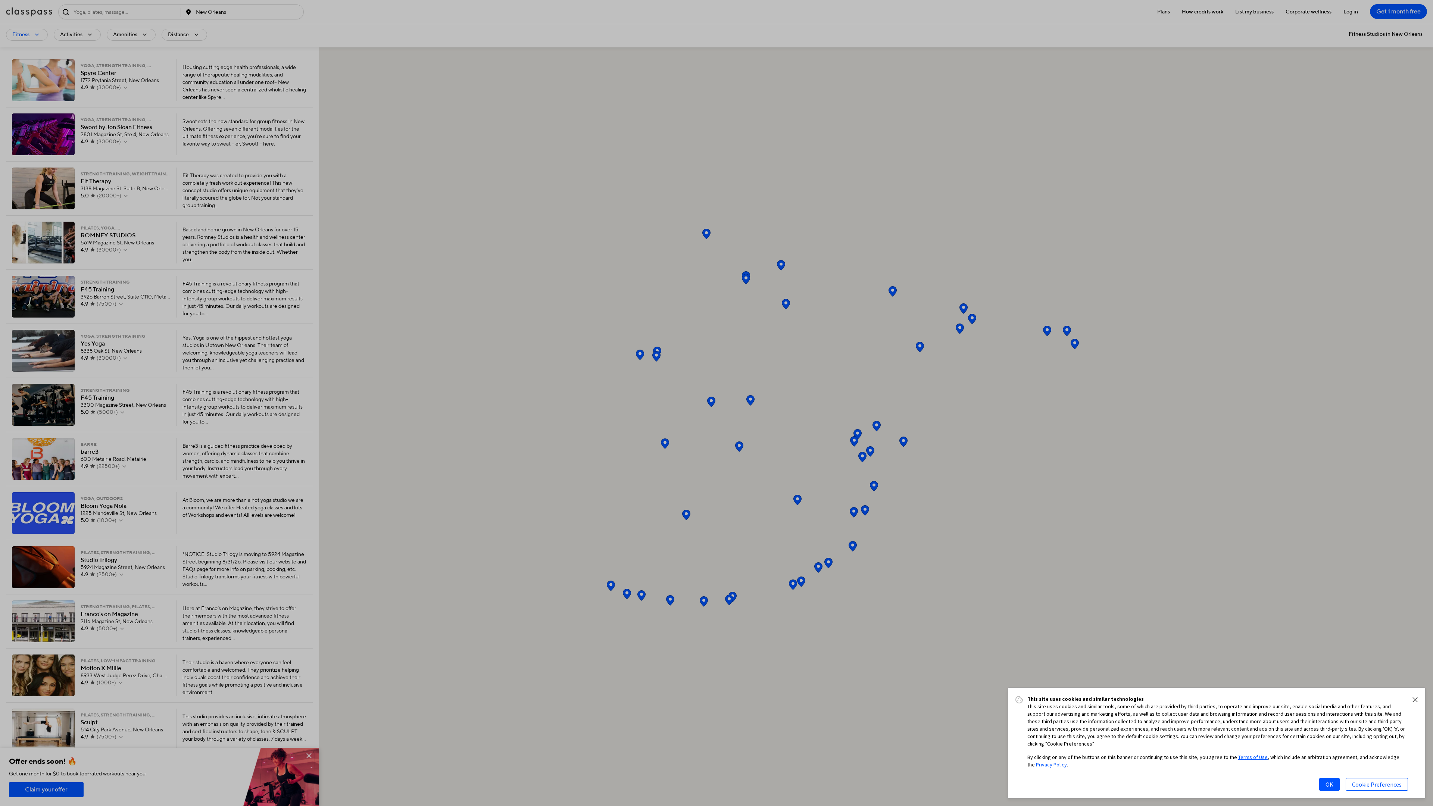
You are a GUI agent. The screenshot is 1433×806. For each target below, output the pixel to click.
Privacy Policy (1051, 764)
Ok (1329, 784)
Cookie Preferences (1377, 784)
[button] (1415, 699)
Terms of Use (1253, 757)
